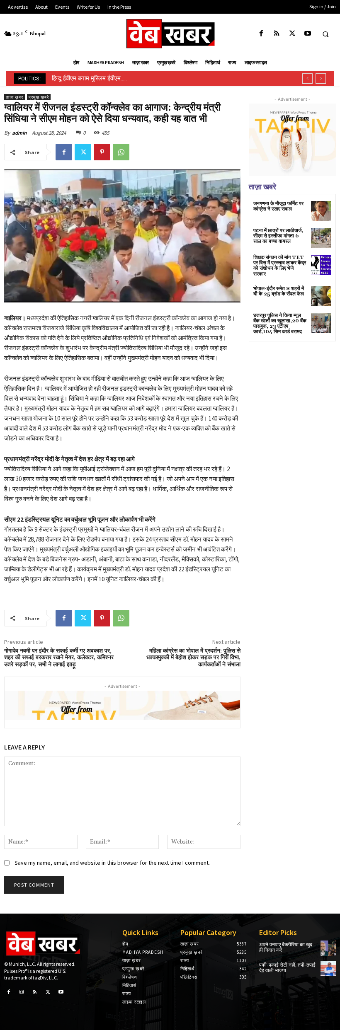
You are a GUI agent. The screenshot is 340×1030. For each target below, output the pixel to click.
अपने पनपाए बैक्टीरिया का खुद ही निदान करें (285, 947)
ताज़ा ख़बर (14, 97)
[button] (325, 34)
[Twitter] (292, 33)
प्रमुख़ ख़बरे (39, 97)
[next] (321, 78)
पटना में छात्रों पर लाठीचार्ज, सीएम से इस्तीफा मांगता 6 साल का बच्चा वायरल (278, 235)
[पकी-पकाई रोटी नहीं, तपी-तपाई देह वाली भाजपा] (328, 968)
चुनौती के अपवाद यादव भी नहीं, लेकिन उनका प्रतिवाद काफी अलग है (125, 78)
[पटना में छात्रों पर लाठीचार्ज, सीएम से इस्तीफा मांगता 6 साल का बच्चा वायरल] (321, 238)
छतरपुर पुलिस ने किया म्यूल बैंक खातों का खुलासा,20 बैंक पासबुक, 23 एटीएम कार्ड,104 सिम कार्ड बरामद (279, 323)
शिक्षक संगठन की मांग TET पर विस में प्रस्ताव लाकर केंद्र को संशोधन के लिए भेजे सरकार (279, 265)
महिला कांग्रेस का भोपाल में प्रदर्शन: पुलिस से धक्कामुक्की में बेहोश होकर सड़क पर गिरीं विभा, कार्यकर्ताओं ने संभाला (193, 658)
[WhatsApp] (121, 152)
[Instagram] (22, 992)
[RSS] (276, 33)
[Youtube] (307, 33)
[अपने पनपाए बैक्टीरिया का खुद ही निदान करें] (328, 948)
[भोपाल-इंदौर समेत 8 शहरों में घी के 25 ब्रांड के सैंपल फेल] (321, 296)
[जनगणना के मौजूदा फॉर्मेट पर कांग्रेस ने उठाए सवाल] (321, 211)
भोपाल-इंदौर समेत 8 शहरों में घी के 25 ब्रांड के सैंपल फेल (278, 291)
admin (19, 132)
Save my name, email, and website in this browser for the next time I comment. (112, 862)
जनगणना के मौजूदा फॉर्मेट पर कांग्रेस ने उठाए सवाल (278, 206)
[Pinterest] (102, 152)
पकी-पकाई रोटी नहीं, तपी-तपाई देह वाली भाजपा (287, 968)
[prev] (307, 78)
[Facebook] (261, 33)
